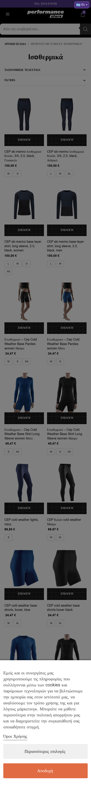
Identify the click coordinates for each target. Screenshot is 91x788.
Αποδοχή (45, 771)
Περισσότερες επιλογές (45, 751)
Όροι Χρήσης (15, 736)
